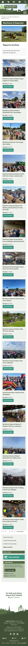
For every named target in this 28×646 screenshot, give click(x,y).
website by (21, 643)
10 (12, 531)
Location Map (10, 570)
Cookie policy (13, 643)
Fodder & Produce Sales (10, 544)
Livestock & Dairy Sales (9, 540)
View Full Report (8, 86)
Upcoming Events (8, 537)
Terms (3, 643)
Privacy (7, 643)
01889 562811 (12, 576)
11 (14, 531)
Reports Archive (7, 547)
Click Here (10, 573)
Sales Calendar (14, 557)
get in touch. (15, 597)
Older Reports (20, 531)
